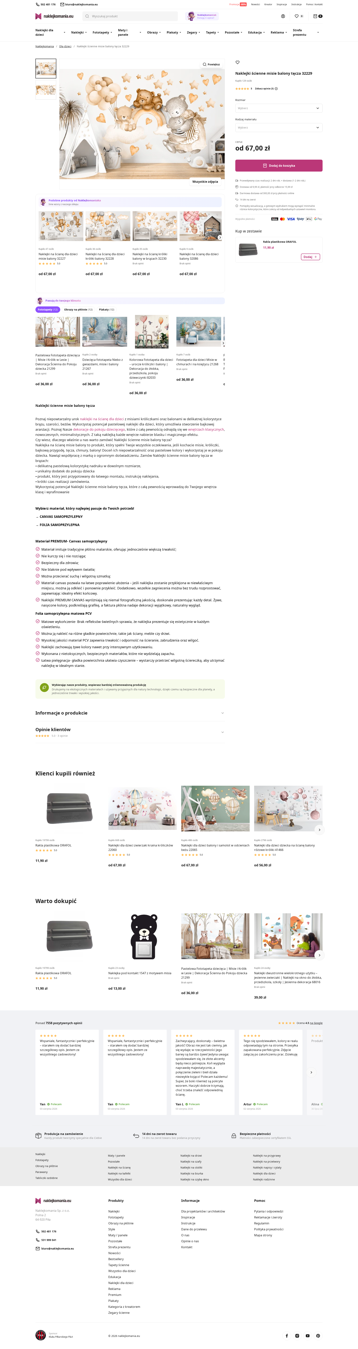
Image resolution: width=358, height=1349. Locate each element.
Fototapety (101, 32)
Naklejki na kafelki (119, 1173)
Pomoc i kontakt (314, 4)
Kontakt (186, 1247)
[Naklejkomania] (69, 1201)
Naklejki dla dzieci (44, 32)
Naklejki (77, 32)
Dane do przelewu (194, 1229)
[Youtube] (307, 1335)
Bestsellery (116, 1259)
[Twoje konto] (283, 16)
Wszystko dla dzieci (120, 1179)
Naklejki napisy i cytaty (267, 1167)
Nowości (255, 4)
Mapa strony (263, 1235)
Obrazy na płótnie (78, 309)
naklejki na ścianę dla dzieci (102, 419)
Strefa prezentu (299, 32)
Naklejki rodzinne (264, 1179)
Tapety (211, 32)
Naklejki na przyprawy (267, 1155)
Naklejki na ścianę (119, 1167)
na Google (316, 1023)
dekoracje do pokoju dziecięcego (99, 429)
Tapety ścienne (118, 1265)
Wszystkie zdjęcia (205, 182)
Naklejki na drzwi (191, 1155)
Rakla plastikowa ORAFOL (279, 241)
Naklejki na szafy (190, 1161)
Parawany (41, 1172)
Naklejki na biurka (191, 1173)
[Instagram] (297, 1335)
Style (111, 1229)
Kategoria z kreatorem (124, 1307)
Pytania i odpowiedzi (268, 1211)
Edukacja (255, 32)
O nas (185, 1235)
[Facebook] (286, 1335)
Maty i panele (123, 32)
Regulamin (261, 1223)
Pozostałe (232, 32)
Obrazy (152, 32)
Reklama (277, 32)
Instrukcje (296, 4)
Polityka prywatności (268, 1229)
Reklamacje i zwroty (268, 1217)
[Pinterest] (318, 1335)
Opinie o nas (190, 1241)
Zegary (192, 32)
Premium (114, 1295)
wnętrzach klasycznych (206, 429)
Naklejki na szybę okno (194, 1179)
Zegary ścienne (119, 1313)
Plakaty (172, 32)
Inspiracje (282, 4)
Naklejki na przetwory (266, 1161)
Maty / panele (116, 1155)
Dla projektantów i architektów (203, 1211)
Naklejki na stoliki (191, 1167)
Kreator (268, 4)
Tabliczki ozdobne (46, 1178)
